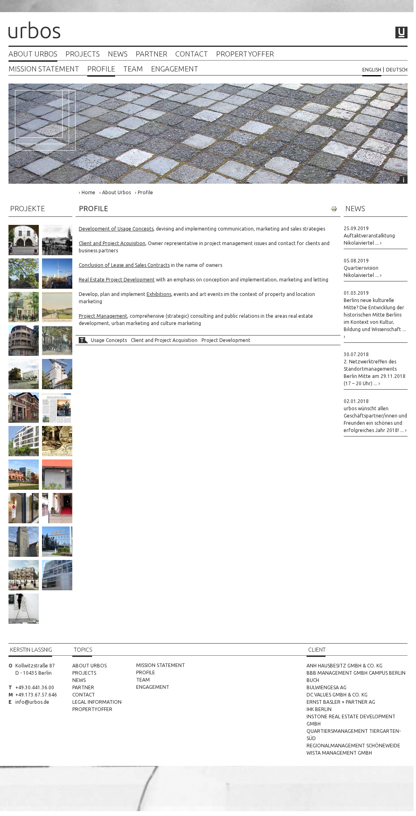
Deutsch (397, 69)
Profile (101, 69)
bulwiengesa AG (327, 687)
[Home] (34, 30)
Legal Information (97, 702)
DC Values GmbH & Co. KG (337, 694)
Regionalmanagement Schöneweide (353, 745)
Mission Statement (43, 69)
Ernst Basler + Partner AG (341, 702)
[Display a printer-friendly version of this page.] (334, 209)
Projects (82, 54)
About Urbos (32, 54)
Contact (191, 54)
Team (133, 69)
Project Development (226, 340)
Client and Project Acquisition (164, 340)
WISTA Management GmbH (339, 752)
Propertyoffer (245, 54)
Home (88, 192)
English (371, 69)
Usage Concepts (109, 340)
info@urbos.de (32, 702)
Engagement (174, 69)
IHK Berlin (319, 709)
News (118, 54)
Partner (151, 54)
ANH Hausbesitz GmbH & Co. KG (344, 665)
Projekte (27, 208)
